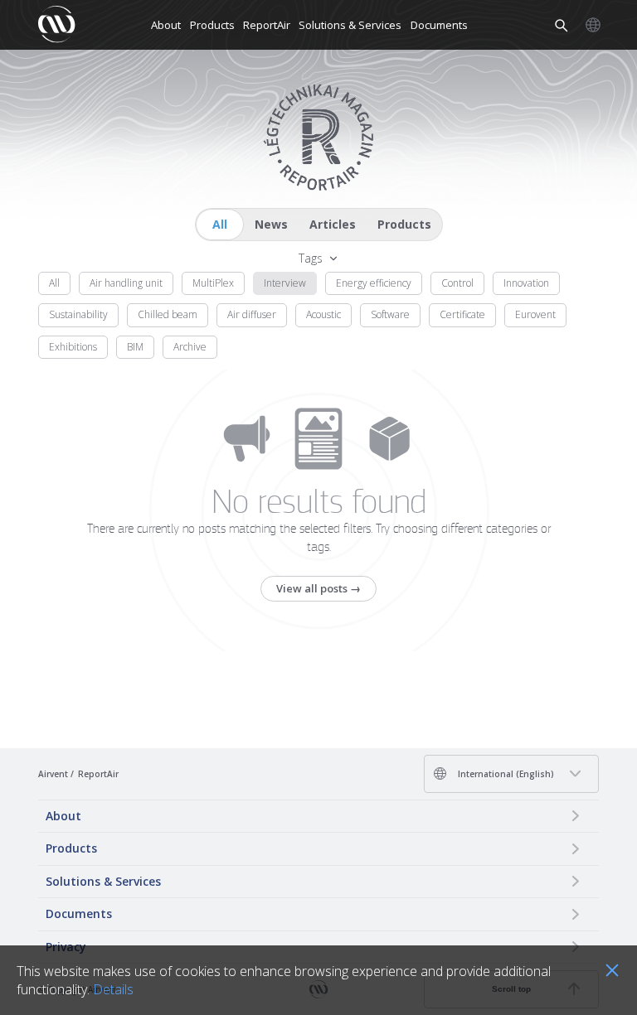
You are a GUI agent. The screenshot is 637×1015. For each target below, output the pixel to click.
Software (390, 314)
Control (457, 283)
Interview (285, 283)
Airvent (53, 774)
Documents (439, 24)
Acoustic (323, 314)
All (219, 224)
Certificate (462, 314)
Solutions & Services (350, 24)
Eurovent (535, 314)
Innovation (526, 283)
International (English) (504, 774)
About (166, 24)
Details (113, 989)
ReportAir (266, 24)
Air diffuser (251, 314)
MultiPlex (213, 283)
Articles (332, 224)
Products (212, 24)
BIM (135, 347)
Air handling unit (126, 283)
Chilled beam (167, 314)
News (271, 224)
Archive (190, 347)
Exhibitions (73, 347)
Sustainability (78, 314)
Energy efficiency (373, 283)
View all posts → (318, 588)
